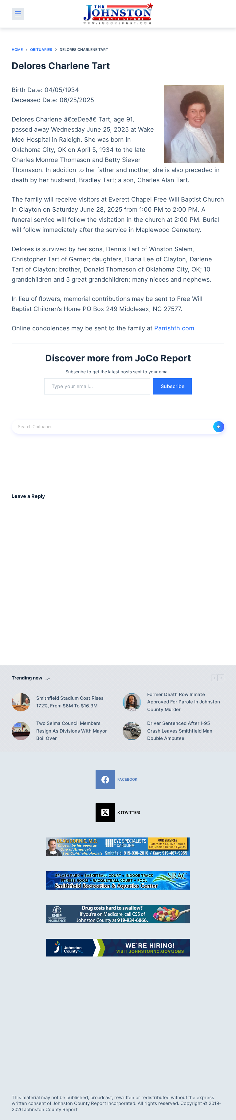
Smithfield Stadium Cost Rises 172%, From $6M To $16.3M (70, 702)
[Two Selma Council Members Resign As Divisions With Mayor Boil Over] (21, 731)
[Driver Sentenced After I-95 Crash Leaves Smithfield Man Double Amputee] (132, 731)
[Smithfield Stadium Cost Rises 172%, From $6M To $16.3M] (21, 702)
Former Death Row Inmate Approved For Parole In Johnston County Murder (183, 702)
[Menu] (18, 14)
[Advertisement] (118, 1018)
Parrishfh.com (174, 328)
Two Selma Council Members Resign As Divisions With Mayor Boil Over (71, 730)
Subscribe (172, 386)
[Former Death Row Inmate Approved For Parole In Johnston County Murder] (132, 702)
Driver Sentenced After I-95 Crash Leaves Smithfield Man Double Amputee (179, 730)
